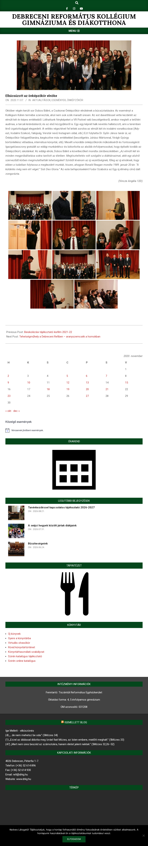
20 (87, 389)
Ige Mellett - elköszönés (19, 730)
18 (48, 389)
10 (28, 382)
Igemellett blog (75, 722)
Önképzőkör (75, 100)
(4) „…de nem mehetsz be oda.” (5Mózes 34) (31, 735)
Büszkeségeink (38, 543)
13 (87, 382)
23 (9, 396)
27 (87, 396)
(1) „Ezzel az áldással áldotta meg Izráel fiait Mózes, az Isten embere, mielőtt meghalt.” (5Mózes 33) (64, 739)
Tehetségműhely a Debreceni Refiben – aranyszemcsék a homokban (59, 336)
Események (59, 100)
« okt (8, 411)
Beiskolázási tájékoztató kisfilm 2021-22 (48, 332)
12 (67, 382)
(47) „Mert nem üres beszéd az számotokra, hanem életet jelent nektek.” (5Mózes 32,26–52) (59, 744)
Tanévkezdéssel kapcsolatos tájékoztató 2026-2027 (61, 507)
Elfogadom (74, 839)
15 (126, 382)
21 (107, 389)
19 (67, 389)
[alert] (74, 430)
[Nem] (143, 835)
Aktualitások (41, 100)
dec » (16, 411)
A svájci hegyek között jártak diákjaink (52, 525)
